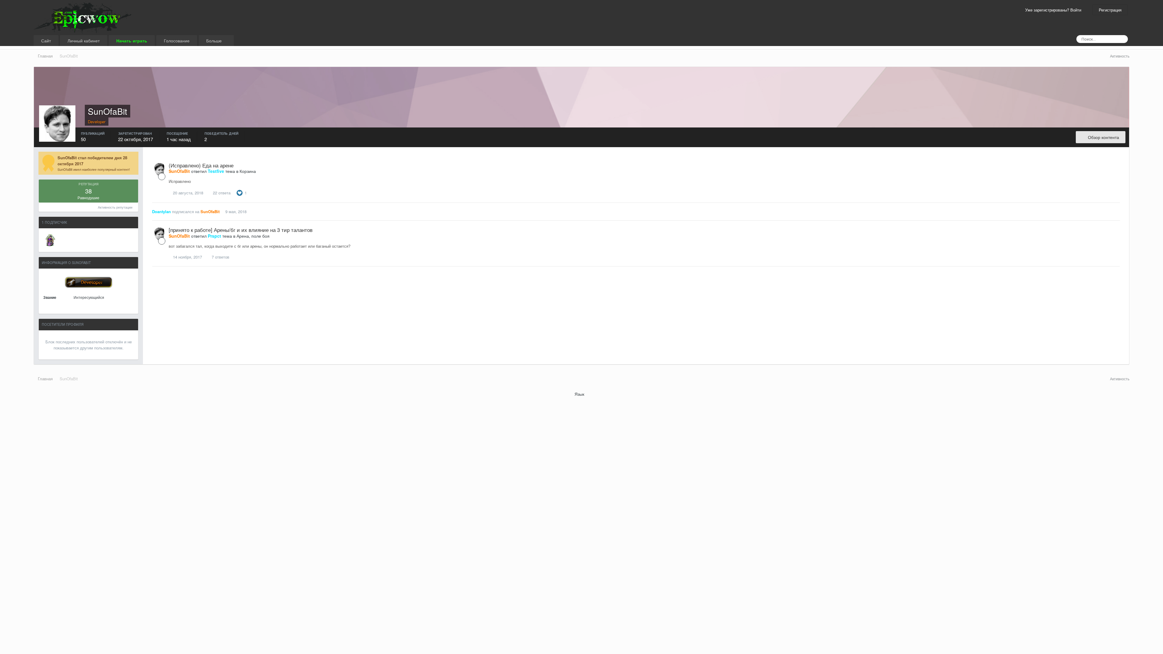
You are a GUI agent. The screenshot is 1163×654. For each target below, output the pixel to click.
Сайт (46, 41)
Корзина (248, 171)
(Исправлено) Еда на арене (201, 165)
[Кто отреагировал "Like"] (239, 192)
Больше (214, 41)
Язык (580, 394)
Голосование (177, 41)
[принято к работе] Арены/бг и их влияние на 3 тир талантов (241, 229)
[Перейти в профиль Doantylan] (50, 240)
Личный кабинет (84, 41)
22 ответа (221, 193)
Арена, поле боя (253, 236)
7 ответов (219, 257)
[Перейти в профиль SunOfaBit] (159, 169)
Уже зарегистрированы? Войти (1054, 10)
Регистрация (1110, 10)
